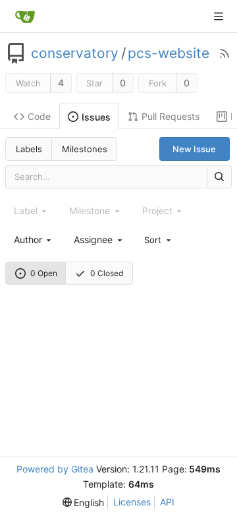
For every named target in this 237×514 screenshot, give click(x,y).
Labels (29, 149)
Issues (96, 117)
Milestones (84, 149)
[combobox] (33, 239)
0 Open (43, 273)
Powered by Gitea (54, 468)
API (167, 501)
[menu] (158, 239)
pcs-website (168, 53)
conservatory (74, 53)
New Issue (194, 149)
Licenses (132, 501)
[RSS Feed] (224, 53)
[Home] (25, 16)
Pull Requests (170, 116)
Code (39, 116)
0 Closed (106, 273)
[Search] (219, 176)
